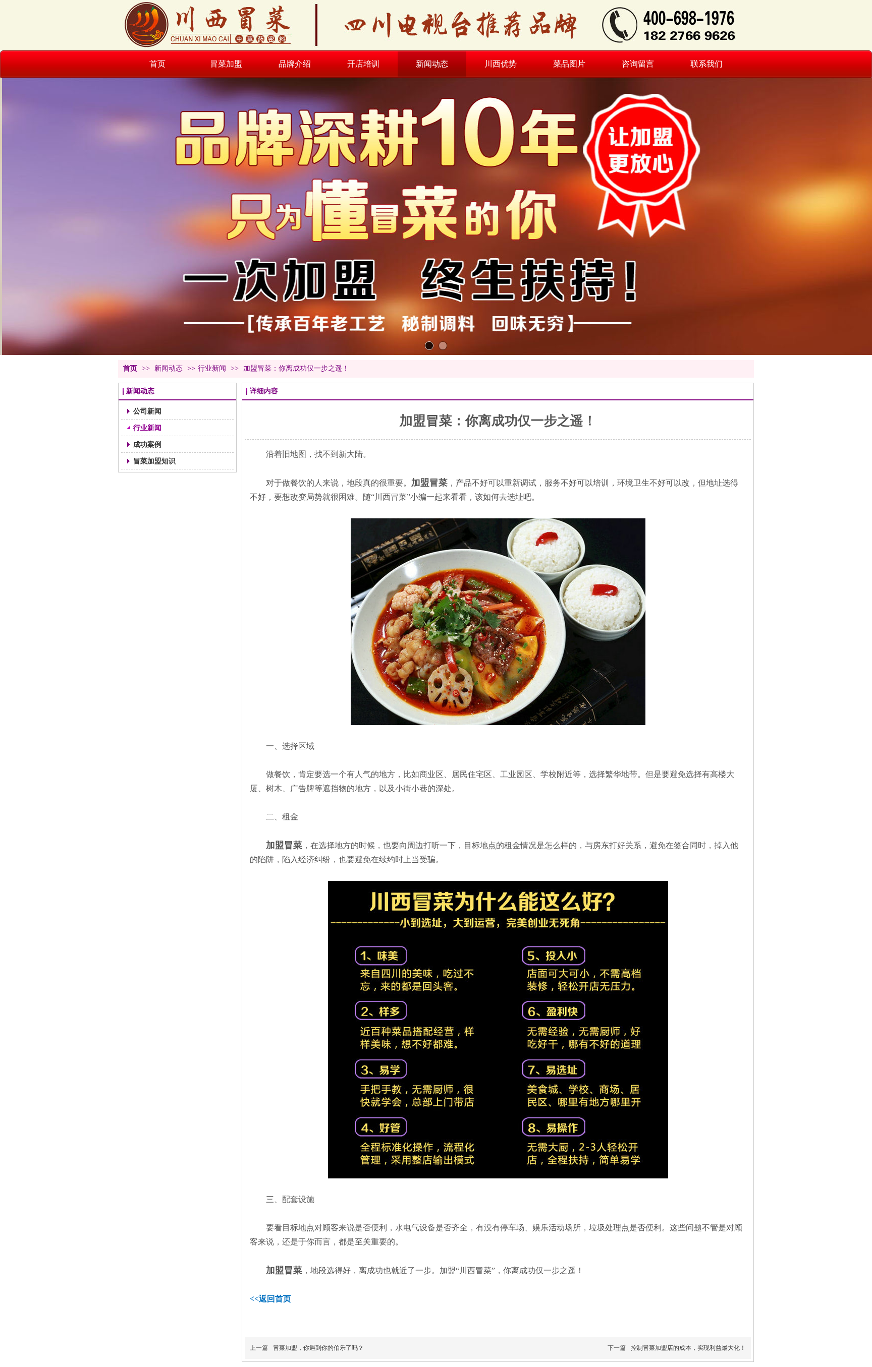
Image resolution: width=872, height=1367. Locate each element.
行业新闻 (212, 368)
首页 (130, 368)
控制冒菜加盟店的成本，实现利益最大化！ (688, 1347)
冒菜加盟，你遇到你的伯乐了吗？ (318, 1347)
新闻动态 (169, 368)
